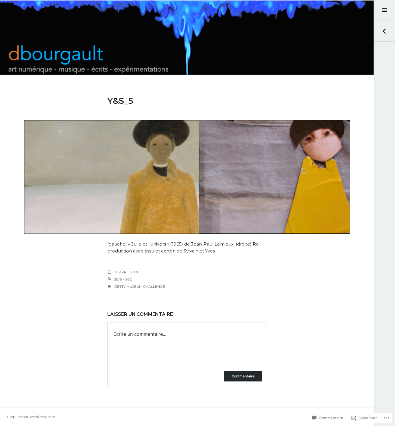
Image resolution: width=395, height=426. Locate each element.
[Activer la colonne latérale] (384, 10)
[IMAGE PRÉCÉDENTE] (384, 31)
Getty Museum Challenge (139, 286)
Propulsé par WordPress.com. (31, 416)
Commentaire (243, 376)
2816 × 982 (123, 279)
